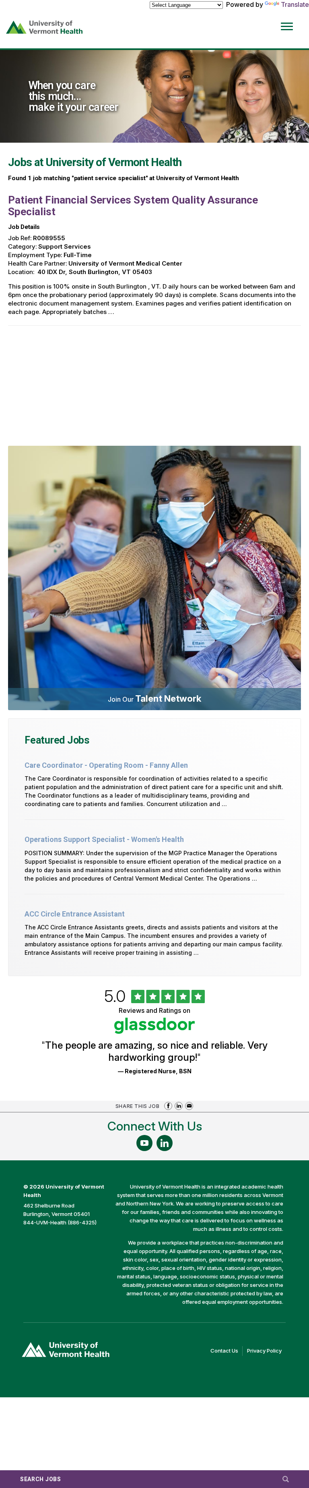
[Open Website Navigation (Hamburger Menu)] (288, 21)
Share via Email (189, 1106)
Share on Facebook (168, 1106)
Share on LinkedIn (179, 1106)
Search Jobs (40, 1479)
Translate (295, 4)
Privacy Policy (266, 1351)
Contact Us (226, 1351)
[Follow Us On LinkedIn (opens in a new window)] (165, 1143)
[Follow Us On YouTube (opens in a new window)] (144, 1143)
